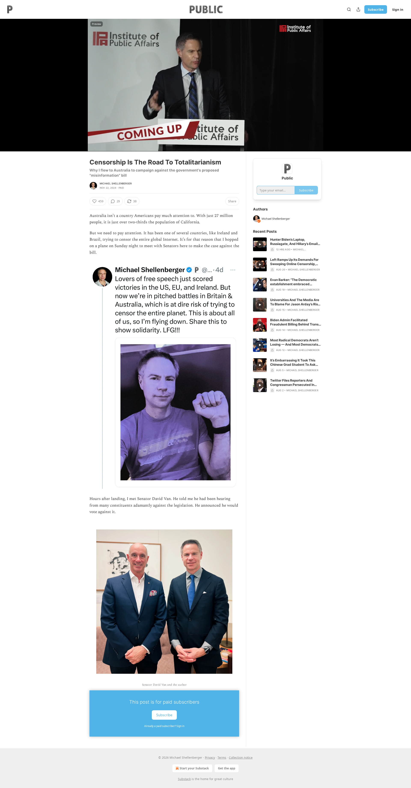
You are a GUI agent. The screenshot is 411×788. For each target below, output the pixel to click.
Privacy (210, 757)
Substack (184, 779)
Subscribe (376, 9)
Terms (221, 757)
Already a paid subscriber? (164, 726)
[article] (287, 244)
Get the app (226, 768)
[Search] (349, 9)
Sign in (397, 9)
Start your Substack (194, 768)
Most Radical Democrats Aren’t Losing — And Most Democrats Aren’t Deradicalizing (294, 342)
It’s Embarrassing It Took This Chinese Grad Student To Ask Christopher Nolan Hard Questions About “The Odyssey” (295, 362)
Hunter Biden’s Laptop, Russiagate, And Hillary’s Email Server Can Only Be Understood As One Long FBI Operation (294, 241)
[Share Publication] (358, 9)
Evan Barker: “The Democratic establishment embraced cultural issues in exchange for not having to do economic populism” (293, 282)
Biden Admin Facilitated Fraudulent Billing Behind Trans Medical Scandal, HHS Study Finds (294, 322)
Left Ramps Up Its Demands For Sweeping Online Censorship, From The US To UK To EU (294, 262)
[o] (259, 244)
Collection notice (241, 757)
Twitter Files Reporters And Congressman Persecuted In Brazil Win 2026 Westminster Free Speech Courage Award (293, 382)
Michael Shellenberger (116, 183)
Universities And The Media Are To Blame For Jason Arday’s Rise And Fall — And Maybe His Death (295, 302)
